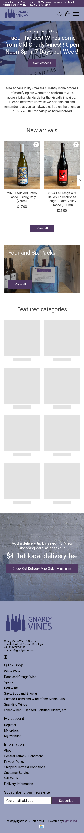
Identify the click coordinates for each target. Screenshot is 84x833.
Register (10, 725)
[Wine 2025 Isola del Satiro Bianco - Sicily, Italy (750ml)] (22, 165)
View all (42, 228)
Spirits (8, 682)
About (8, 750)
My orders (11, 730)
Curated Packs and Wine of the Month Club (34, 699)
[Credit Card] (41, 827)
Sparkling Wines (15, 704)
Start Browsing (42, 62)
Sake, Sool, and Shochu (20, 693)
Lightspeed (70, 821)
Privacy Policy (14, 762)
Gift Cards (11, 778)
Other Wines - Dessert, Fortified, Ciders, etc (35, 710)
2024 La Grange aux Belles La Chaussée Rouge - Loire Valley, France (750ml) (62, 199)
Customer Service (17, 773)
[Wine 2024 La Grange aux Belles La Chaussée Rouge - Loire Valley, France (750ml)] (62, 165)
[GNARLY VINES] (16, 14)
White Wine (12, 671)
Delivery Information (18, 784)
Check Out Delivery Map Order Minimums (42, 569)
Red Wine (11, 688)
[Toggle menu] (76, 14)
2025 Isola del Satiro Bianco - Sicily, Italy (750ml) (22, 197)
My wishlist (12, 736)
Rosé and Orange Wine (20, 677)
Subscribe (66, 801)
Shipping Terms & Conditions (24, 767)
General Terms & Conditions (24, 756)
